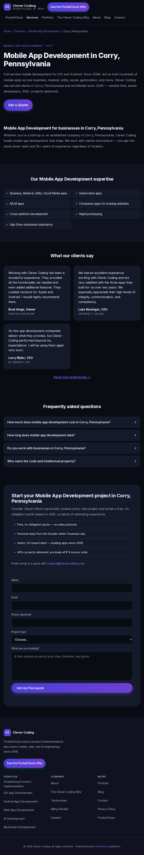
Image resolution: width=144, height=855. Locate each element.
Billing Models (59, 809)
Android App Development (21, 801)
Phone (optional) (21, 614)
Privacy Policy (107, 809)
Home (7, 31)
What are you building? (25, 648)
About (97, 17)
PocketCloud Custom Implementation (17, 784)
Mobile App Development (44, 31)
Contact (119, 17)
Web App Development (19, 810)
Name (14, 580)
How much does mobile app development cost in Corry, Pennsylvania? (59, 422)
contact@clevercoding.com (66, 563)
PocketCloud (14, 17)
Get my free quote (30, 688)
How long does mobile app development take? (41, 435)
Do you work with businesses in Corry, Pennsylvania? (46, 448)
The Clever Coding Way (73, 17)
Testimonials (59, 800)
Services (32, 17)
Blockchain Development (20, 827)
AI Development (14, 818)
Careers (56, 817)
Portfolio (47, 17)
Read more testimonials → (72, 377)
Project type (18, 631)
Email (14, 597)
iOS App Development (18, 793)
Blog (107, 17)
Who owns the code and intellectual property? (41, 461)
